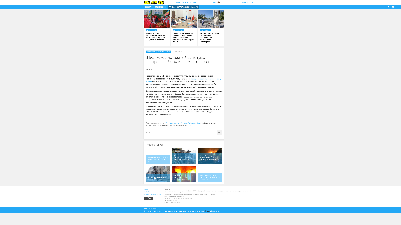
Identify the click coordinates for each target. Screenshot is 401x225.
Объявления (160, 7)
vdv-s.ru (207, 211)
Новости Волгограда (164, 51)
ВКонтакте (184, 123)
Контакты (146, 191)
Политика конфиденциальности (153, 194)
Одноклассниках (172, 123)
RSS (198, 123)
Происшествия (151, 51)
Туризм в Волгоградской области (183, 7)
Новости (148, 7)
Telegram (191, 123)
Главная (146, 189)
